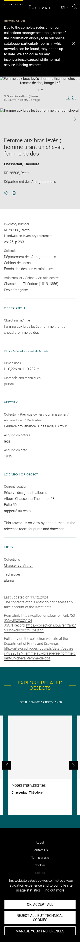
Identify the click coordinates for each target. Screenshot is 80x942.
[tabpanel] (40, 765)
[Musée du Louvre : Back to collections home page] (40, 7)
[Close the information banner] (73, 43)
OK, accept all (40, 904)
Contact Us (40, 850)
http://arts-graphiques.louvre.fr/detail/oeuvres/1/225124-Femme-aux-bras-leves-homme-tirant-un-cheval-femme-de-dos (40, 653)
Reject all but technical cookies (40, 918)
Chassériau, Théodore (21, 164)
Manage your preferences (40, 931)
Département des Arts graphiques (30, 257)
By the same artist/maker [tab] (41, 702)
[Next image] (73, 119)
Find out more (53, 890)
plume (9, 580)
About (40, 842)
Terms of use (40, 857)
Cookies (40, 865)
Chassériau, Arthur (18, 565)
